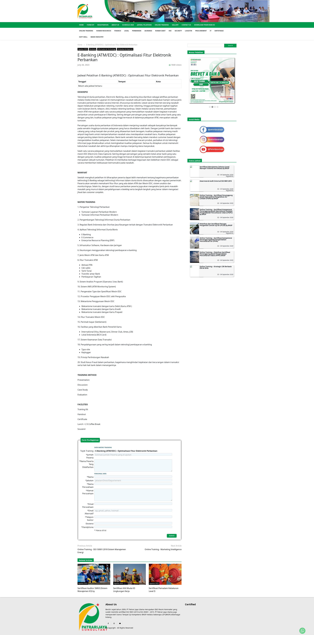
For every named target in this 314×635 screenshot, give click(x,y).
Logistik (188, 31)
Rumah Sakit (160, 31)
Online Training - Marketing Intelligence (163, 549)
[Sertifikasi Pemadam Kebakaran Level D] (165, 574)
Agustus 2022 (82, 583)
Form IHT (90, 25)
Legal (126, 31)
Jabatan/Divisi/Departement (108, 480)
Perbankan (136, 31)
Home (81, 25)
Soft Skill (83, 37)
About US (115, 25)
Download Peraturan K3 (204, 25)
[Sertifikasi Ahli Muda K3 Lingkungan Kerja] (129, 574)
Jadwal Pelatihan (144, 25)
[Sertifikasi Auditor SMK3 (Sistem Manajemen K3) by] (95, 574)
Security (178, 31)
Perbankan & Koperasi (125, 49)
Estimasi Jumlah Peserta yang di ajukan (113, 454)
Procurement (201, 31)
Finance (117, 31)
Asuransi (148, 31)
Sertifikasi (219, 31)
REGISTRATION (102, 25)
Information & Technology (106, 49)
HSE (170, 31)
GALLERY (175, 25)
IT (210, 31)
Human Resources (103, 31)
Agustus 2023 (82, 49)
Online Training (162, 25)
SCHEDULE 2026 (128, 25)
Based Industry (97, 37)
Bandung (93, 49)
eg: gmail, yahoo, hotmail (106, 510)
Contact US (186, 25)
